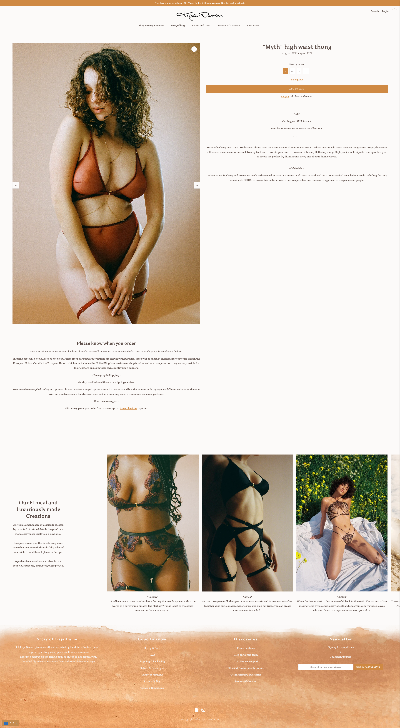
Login (385, 11)
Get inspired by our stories (245, 674)
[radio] (285, 71)
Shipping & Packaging (152, 661)
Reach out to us (246, 648)
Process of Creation (246, 681)
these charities (128, 408)
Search (375, 11)
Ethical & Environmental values (246, 668)
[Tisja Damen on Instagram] (203, 710)
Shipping (285, 96)
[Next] (197, 185)
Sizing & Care (152, 648)
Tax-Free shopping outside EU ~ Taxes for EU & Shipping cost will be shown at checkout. (200, 3)
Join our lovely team (246, 654)
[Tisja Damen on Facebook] (197, 710)
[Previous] (15, 185)
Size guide (297, 79)
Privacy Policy (152, 681)
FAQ (152, 654)
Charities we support (246, 661)
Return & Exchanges (152, 668)
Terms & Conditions (152, 687)
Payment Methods (152, 674)
